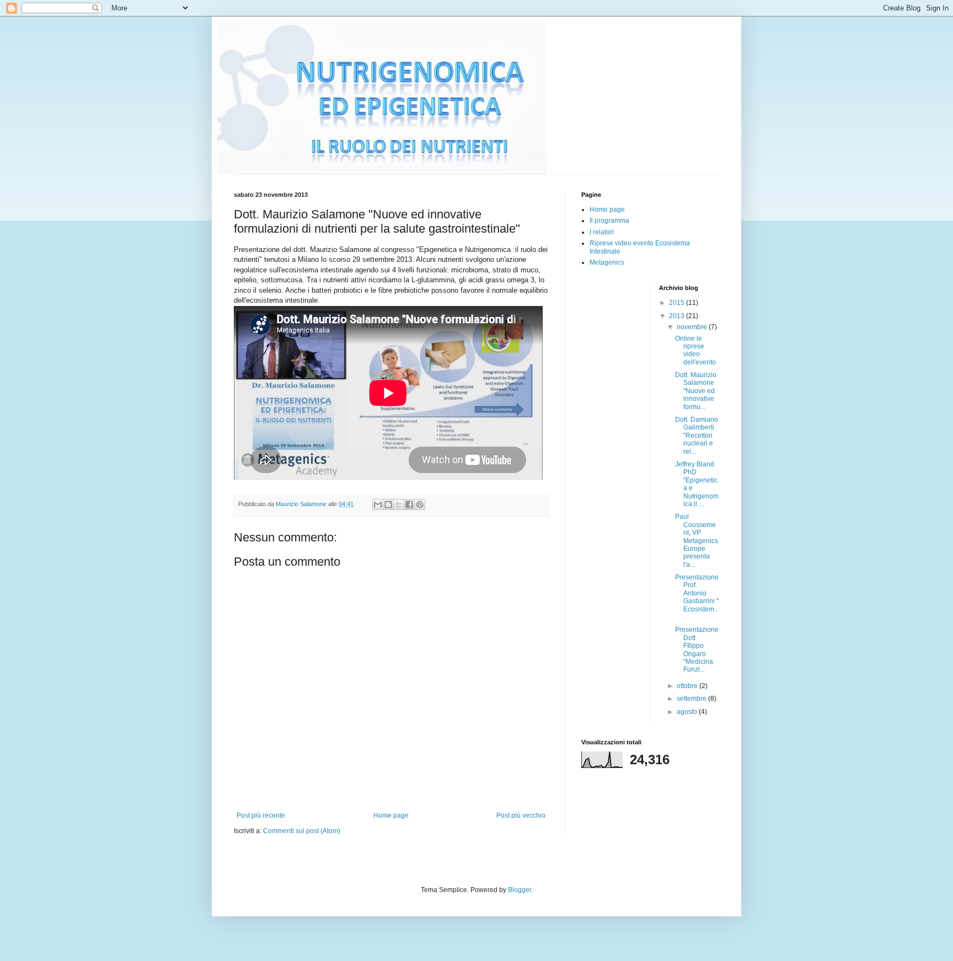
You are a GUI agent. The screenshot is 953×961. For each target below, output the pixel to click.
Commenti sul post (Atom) (301, 831)
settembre (692, 698)
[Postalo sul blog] (388, 504)
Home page (391, 815)
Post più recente (261, 815)
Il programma (609, 220)
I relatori (602, 232)
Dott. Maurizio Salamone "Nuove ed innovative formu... (695, 391)
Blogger (519, 890)
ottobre (688, 686)
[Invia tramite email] (377, 504)
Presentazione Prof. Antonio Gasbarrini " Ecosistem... (697, 597)
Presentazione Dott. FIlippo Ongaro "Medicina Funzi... (697, 649)
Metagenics (607, 262)
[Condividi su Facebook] (409, 504)
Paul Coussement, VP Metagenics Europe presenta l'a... (696, 540)
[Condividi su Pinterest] (419, 504)
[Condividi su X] (398, 504)
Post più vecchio (520, 815)
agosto (688, 712)
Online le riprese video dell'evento (695, 350)
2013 (677, 316)
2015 (677, 303)
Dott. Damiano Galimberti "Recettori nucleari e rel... (696, 435)
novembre (693, 327)
